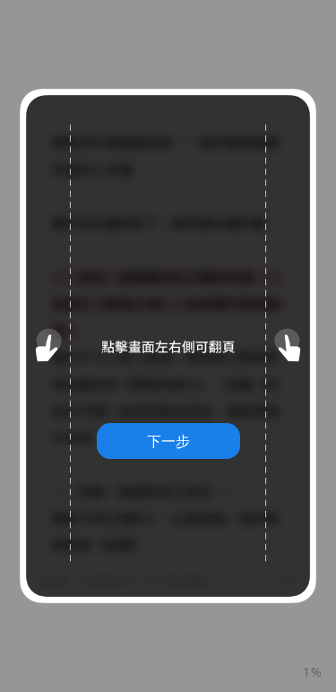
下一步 (168, 441)
